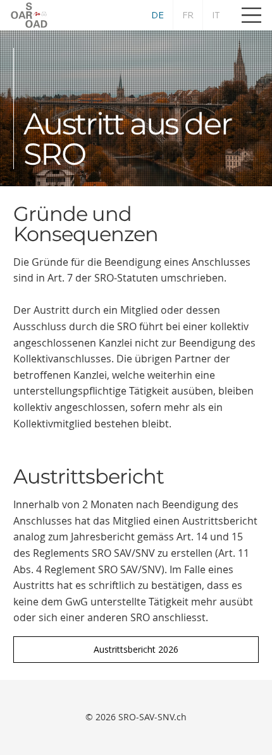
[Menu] (252, 15)
